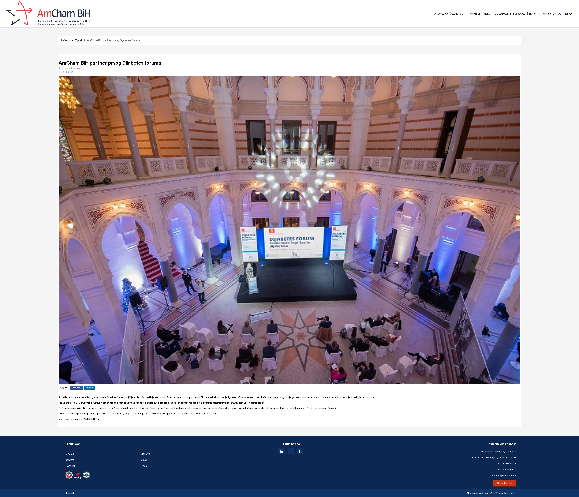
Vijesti (78, 40)
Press (144, 465)
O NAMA (439, 13)
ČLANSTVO (457, 13)
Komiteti (69, 459)
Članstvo (145, 453)
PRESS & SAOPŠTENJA (523, 13)
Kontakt (69, 493)
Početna (66, 40)
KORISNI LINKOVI (552, 13)
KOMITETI (475, 13)
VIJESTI (487, 13)
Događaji (70, 465)
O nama (69, 453)
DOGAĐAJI (501, 13)
